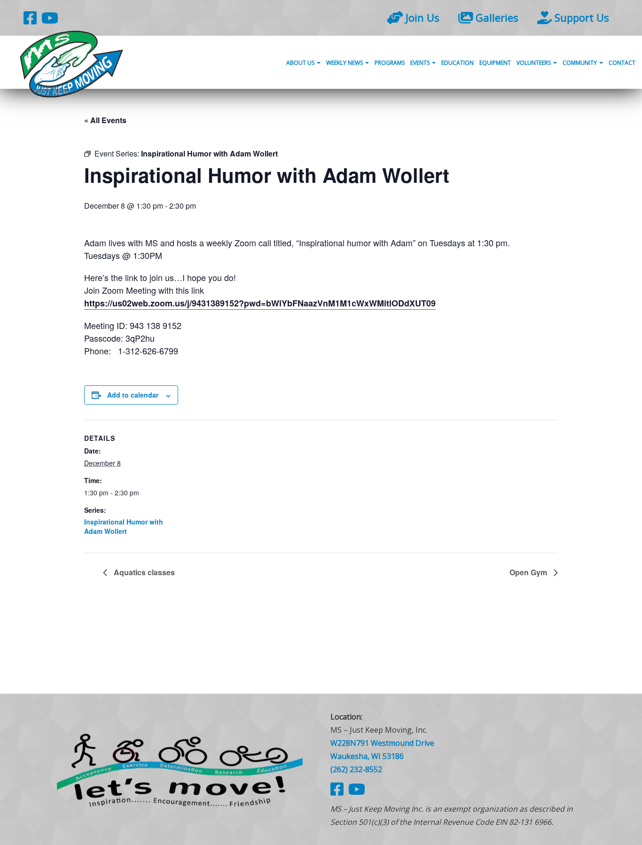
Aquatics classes (143, 572)
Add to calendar (132, 394)
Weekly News (345, 63)
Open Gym (529, 572)
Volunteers (534, 63)
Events (420, 63)
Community (580, 63)
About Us (301, 63)
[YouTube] (49, 18)
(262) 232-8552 (356, 769)
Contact (622, 63)
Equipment (495, 63)
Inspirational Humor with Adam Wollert (123, 526)
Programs (390, 63)
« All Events (105, 120)
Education (457, 63)
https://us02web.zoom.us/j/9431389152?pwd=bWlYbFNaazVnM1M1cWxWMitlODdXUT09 (260, 303)
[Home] (180, 769)
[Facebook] (30, 18)
